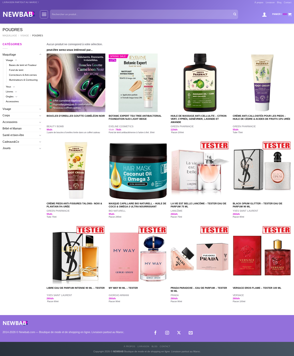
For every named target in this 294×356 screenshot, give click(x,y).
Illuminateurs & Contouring (23, 79)
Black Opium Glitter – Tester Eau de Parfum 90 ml (257, 205)
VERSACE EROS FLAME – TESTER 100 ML (257, 288)
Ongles (9, 96)
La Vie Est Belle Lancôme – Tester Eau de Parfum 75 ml (198, 205)
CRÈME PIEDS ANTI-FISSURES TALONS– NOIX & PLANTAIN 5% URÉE (74, 205)
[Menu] (44, 14)
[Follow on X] (179, 333)
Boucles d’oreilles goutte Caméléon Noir (76, 115)
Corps (6, 115)
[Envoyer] (235, 14)
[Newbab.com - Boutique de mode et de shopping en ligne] (19, 14)
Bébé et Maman (12, 128)
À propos (259, 2)
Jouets (7, 148)
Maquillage (10, 35)
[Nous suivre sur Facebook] (155, 333)
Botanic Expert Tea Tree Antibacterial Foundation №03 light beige (135, 117)
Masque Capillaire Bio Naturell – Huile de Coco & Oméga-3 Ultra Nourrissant (137, 205)
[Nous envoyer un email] (191, 333)
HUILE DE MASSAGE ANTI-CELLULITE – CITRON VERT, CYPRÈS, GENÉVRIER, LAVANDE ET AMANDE (198, 118)
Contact (287, 2)
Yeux (8, 86)
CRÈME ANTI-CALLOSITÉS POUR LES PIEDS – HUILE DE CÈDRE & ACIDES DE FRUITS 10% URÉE (261, 117)
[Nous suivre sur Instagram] (167, 333)
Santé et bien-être (13, 135)
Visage (24, 35)
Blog (279, 2)
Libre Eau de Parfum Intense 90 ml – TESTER (76, 288)
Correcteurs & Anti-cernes (23, 75)
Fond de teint (16, 70)
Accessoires (12, 101)
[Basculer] (40, 54)
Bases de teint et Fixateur (23, 65)
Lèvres (9, 91)
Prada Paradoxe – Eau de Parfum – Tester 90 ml (199, 289)
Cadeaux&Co (11, 141)
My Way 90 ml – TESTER (123, 288)
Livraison (270, 2)
